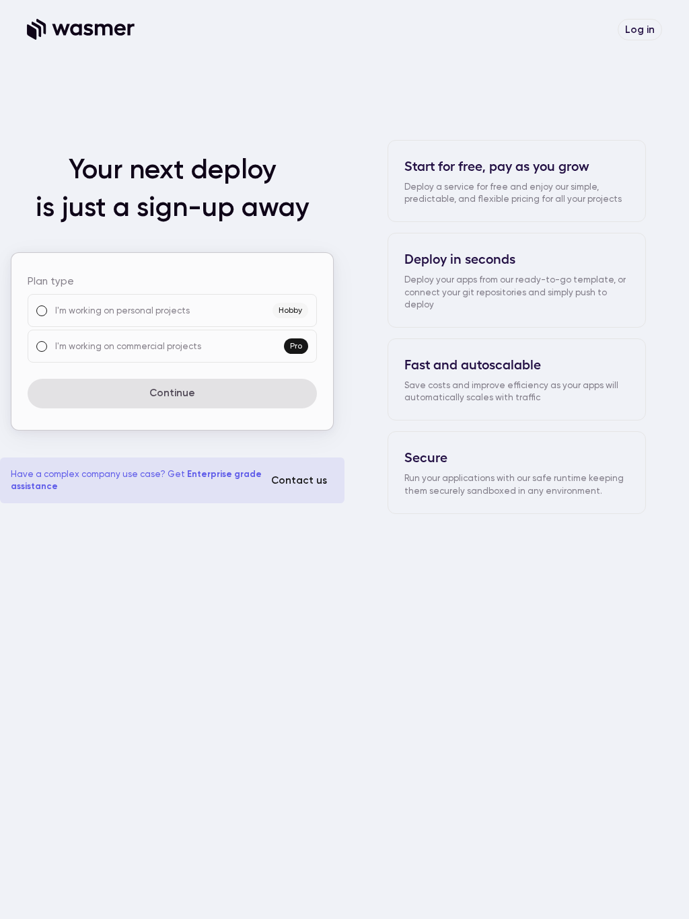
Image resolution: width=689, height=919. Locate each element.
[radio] (41, 310)
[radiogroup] (172, 328)
